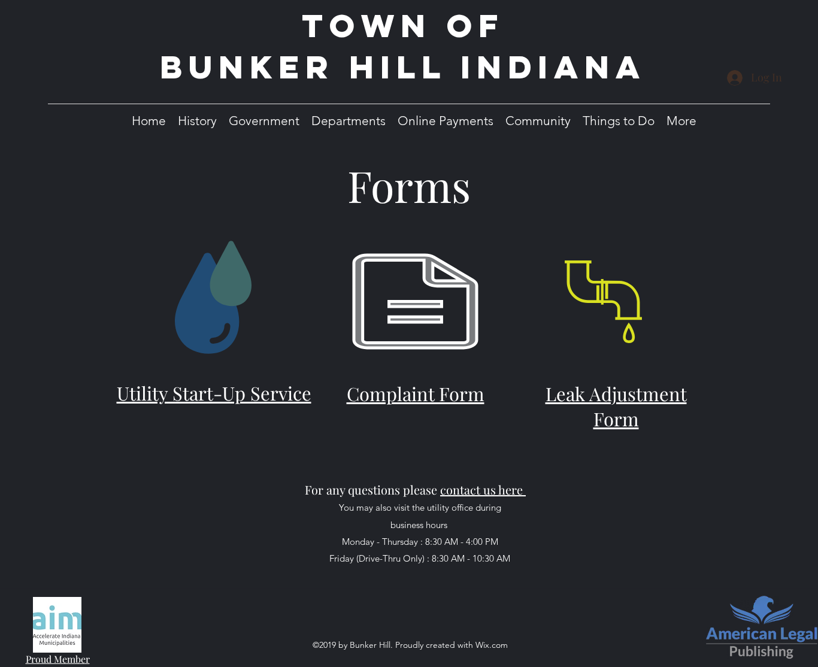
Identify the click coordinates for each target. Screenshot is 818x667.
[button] (197, 121)
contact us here (481, 489)
